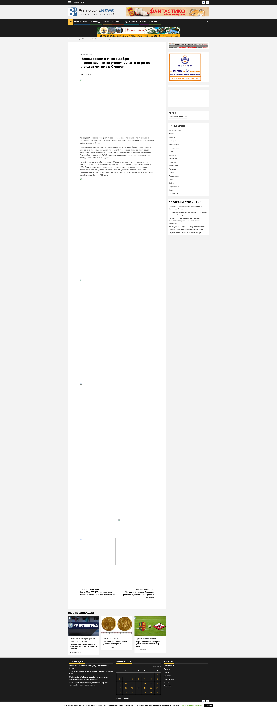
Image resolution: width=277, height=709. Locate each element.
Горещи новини (174, 148)
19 (132, 688)
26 (132, 692)
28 (145, 692)
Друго (171, 151)
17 (120, 688)
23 (157, 688)
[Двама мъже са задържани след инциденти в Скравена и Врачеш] (83, 626)
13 (138, 683)
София (171, 183)
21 (145, 688)
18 (126, 688)
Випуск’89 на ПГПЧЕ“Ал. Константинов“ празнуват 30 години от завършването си (97, 592)
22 (151, 688)
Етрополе (116, 22)
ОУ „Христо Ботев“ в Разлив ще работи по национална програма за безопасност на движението (184, 220)
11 (126, 683)
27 (138, 692)
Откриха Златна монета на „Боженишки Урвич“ (115, 643)
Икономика (173, 162)
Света (171, 180)
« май (118, 699)
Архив (172, 113)
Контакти (153, 22)
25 (126, 692)
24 (120, 692)
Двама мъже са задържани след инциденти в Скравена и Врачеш (83, 646)
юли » (126, 699)
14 (145, 683)
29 (151, 692)
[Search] (207, 22)
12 (132, 683)
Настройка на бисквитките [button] (192, 705)
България (172, 141)
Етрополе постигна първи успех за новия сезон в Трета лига (149, 644)
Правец (106, 22)
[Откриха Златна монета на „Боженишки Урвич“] (116, 626)
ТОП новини (83, 641)
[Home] (70, 22)
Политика (172, 169)
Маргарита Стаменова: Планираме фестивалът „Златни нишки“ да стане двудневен (138, 593)
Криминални (92, 639)
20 (138, 688)
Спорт (90, 54)
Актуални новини (75, 639)
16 (157, 683)
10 (120, 683)
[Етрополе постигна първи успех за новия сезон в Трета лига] (150, 626)
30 (157, 692)
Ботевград (95, 22)
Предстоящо (174, 176)
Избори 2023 (173, 159)
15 (151, 683)
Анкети (143, 22)
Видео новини (130, 22)
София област (80, 22)
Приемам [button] (209, 705)
